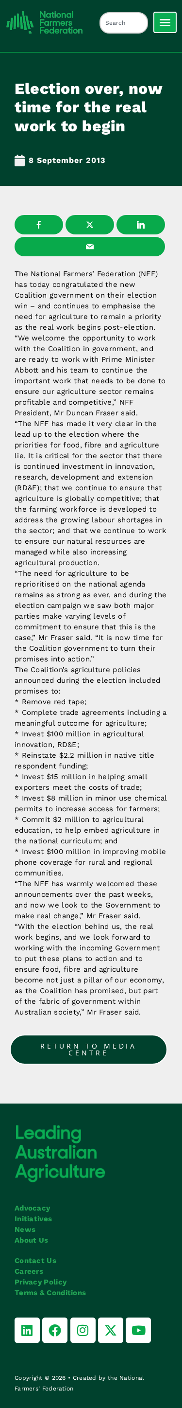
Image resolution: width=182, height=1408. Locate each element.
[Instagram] (83, 1330)
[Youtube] (138, 1330)
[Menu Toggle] (165, 22)
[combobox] (123, 23)
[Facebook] (54, 1330)
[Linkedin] (27, 1330)
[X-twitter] (110, 1330)
